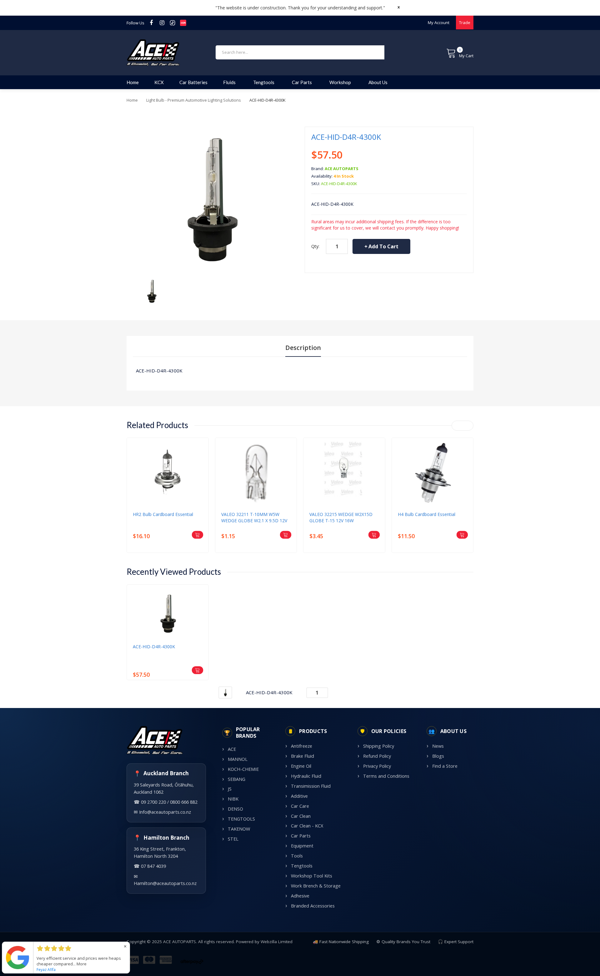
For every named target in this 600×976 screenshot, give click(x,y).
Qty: (315, 246)
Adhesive (300, 896)
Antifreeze (301, 746)
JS (230, 789)
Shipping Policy (378, 746)
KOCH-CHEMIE (243, 769)
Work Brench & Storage (316, 886)
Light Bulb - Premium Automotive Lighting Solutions (193, 100)
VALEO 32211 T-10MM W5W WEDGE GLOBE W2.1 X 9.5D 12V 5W (254, 517)
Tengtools (301, 866)
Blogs (438, 756)
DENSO (235, 809)
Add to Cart (383, 246)
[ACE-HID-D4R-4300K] (151, 291)
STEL (233, 839)
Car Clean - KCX (307, 826)
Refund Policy (377, 756)
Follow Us (135, 23)
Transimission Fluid (311, 786)
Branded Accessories (313, 906)
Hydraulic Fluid (306, 776)
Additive (299, 796)
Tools (297, 856)
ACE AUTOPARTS (341, 168)
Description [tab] (303, 347)
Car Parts (301, 836)
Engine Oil (301, 766)
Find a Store (445, 766)
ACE (232, 749)
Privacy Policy (377, 766)
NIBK (233, 799)
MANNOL (238, 759)
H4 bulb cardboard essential (426, 514)
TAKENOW (239, 829)
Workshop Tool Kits (311, 876)
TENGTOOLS (241, 819)
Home (132, 100)
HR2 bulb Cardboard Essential (163, 514)
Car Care (300, 806)
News (438, 746)
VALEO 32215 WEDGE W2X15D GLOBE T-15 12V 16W (340, 517)
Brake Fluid (302, 756)
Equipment (302, 846)
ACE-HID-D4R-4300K (154, 647)
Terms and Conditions (386, 776)
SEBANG (236, 779)
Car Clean (301, 816)
